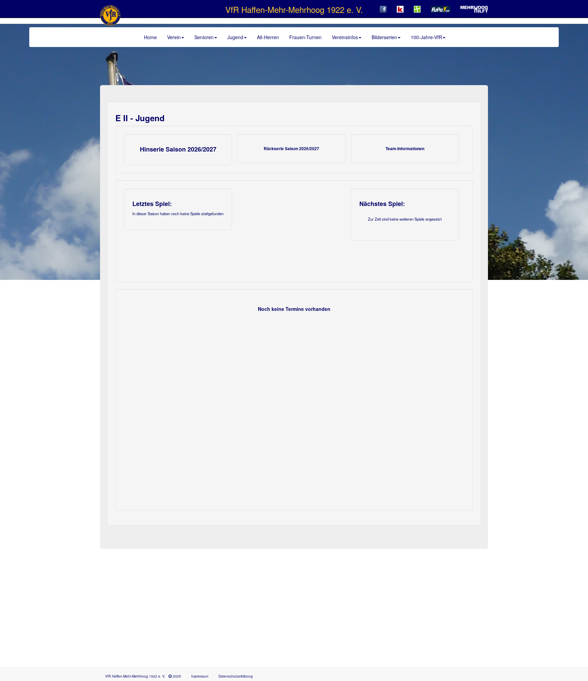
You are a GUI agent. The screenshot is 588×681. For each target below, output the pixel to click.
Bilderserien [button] (384, 37)
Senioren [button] (204, 37)
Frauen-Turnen (305, 37)
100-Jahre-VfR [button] (426, 37)
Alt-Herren (268, 37)
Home (150, 37)
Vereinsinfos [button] (345, 37)
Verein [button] (174, 37)
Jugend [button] (235, 37)
